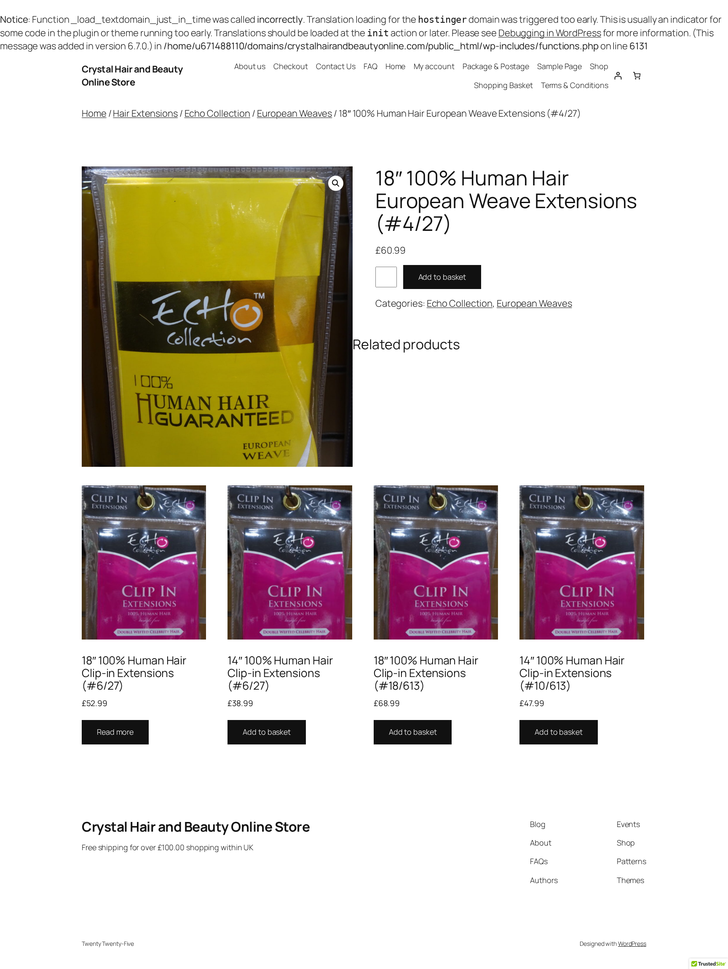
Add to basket (442, 277)
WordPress (632, 944)
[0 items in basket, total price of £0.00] (636, 75)
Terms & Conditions (574, 85)
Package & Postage (496, 66)
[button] (335, 183)
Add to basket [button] (267, 732)
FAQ (370, 66)
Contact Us (336, 66)
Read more (115, 732)
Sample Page (559, 66)
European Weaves (294, 113)
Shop (599, 66)
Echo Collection (218, 113)
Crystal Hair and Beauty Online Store (132, 75)
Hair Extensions (145, 113)
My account (434, 66)
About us (249, 66)
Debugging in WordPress (549, 33)
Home (395, 66)
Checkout (290, 66)
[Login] (617, 75)
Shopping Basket (503, 85)
